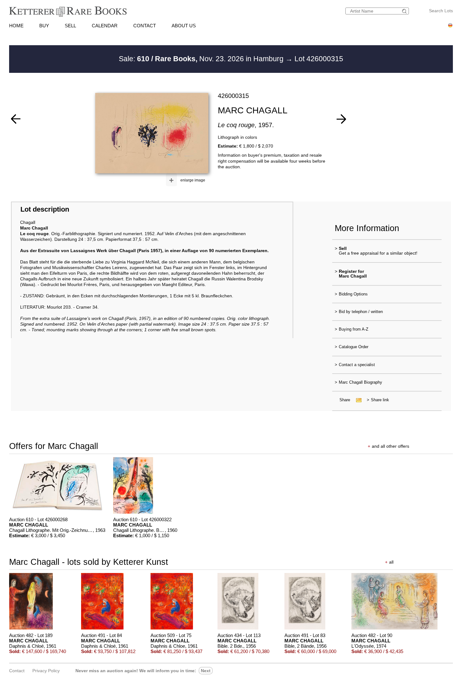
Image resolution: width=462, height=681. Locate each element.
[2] (15, 119)
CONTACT (144, 25)
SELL (70, 25)
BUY (44, 25)
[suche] (405, 11)
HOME (16, 25)
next (206, 670)
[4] (341, 119)
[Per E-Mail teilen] (356, 399)
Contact (17, 670)
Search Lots (441, 10)
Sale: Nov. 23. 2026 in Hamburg (202, 59)
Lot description (44, 209)
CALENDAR (105, 25)
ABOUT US (184, 25)
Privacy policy (46, 670)
